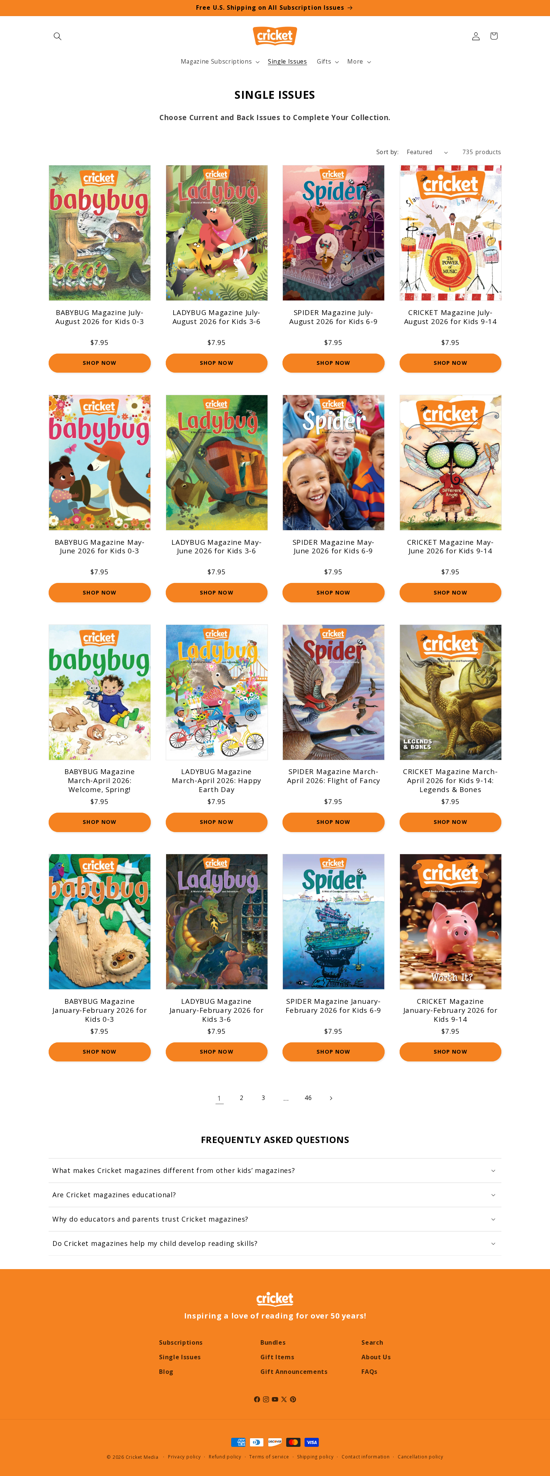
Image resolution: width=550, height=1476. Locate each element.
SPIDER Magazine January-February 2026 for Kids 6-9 (333, 1006)
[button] (58, 36)
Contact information (366, 1457)
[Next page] (330, 1098)
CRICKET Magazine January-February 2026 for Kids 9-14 (450, 1010)
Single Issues (180, 1357)
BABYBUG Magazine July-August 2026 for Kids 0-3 (99, 317)
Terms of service (269, 1457)
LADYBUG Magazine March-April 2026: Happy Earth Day (216, 780)
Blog (166, 1371)
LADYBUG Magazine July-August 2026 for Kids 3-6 (216, 317)
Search (372, 1342)
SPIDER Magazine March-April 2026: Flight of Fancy (333, 776)
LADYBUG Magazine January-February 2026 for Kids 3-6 (216, 1010)
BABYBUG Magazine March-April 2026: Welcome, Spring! (99, 780)
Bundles (273, 1342)
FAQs (369, 1371)
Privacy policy (184, 1457)
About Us (376, 1357)
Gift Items (277, 1357)
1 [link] (219, 1098)
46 (308, 1098)
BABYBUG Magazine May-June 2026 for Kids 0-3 (100, 547)
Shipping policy (315, 1457)
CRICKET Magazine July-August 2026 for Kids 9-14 (450, 317)
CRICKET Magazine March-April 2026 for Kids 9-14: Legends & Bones (450, 780)
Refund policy (225, 1457)
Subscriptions (181, 1342)
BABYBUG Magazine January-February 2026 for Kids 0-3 (99, 1010)
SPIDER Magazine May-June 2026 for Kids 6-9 (334, 547)
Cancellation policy (420, 1457)
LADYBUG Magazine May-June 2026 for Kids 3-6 (216, 547)
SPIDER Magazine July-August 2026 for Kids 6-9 (333, 317)
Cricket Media (142, 1457)
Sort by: (387, 152)
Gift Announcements (294, 1371)
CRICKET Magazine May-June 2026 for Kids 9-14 (450, 547)
